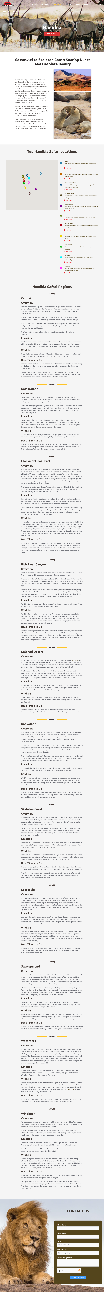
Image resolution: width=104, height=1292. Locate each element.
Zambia (75, 660)
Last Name (62, 1233)
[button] (40, 173)
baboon (71, 1089)
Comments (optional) (64, 1258)
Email (60, 1241)
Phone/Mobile (61, 1249)
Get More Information (78, 1277)
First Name (62, 1225)
